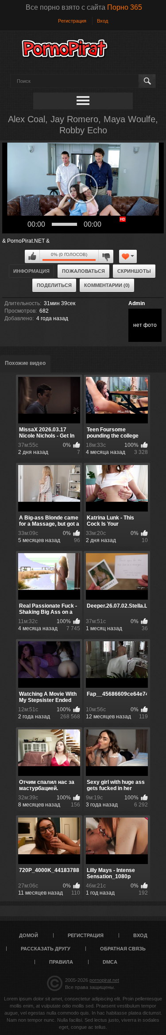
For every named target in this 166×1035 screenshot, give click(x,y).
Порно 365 (124, 7)
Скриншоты (134, 271)
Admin (136, 303)
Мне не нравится (105, 256)
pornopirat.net (104, 980)
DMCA (110, 962)
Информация (31, 271)
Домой (28, 935)
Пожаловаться (83, 271)
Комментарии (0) (107, 285)
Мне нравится (32, 256)
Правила (61, 962)
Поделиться (54, 285)
